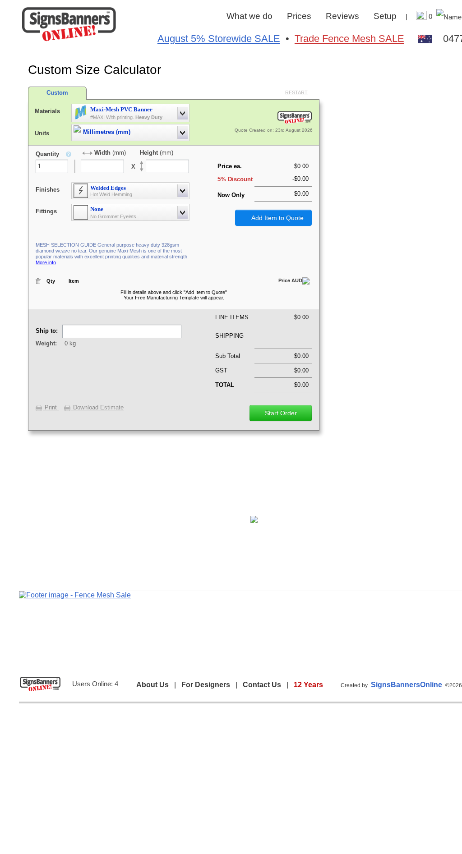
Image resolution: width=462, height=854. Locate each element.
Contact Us (262, 685)
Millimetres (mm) (106, 132)
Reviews (342, 16)
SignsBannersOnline (406, 685)
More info (46, 262)
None (96, 209)
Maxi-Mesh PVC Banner (121, 109)
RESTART (296, 92)
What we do (249, 16)
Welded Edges (108, 187)
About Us (152, 685)
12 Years (308, 685)
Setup (385, 16)
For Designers (205, 685)
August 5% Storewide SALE (218, 38)
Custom (57, 92)
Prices (299, 16)
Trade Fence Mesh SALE (349, 38)
